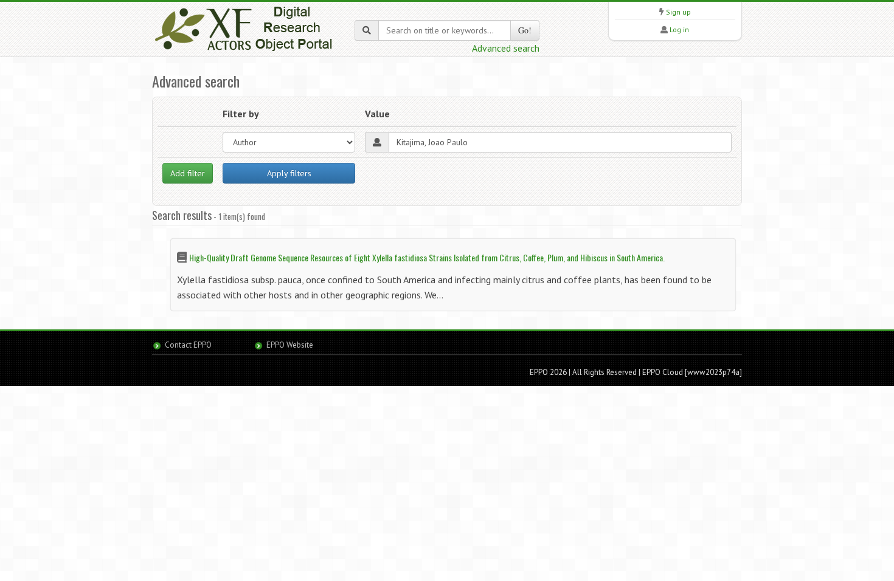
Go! (525, 30)
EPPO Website (289, 345)
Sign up (678, 11)
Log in (679, 29)
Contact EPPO (188, 345)
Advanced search (505, 48)
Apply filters (289, 173)
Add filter (187, 173)
